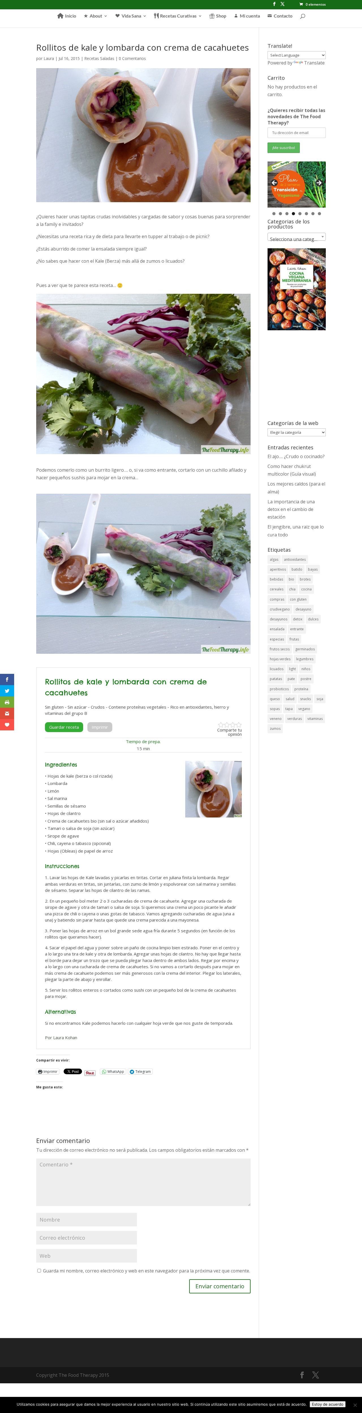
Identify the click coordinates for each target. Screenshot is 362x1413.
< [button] (274, 183)
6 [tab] (306, 213)
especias (277, 639)
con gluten (298, 599)
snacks (305, 698)
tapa (289, 708)
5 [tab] (299, 213)
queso (275, 698)
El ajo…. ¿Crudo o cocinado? (296, 456)
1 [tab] (273, 213)
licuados (276, 668)
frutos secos (280, 649)
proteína (301, 689)
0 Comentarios (132, 58)
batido (297, 569)
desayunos (278, 619)
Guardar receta (64, 727)
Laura (49, 58)
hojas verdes (280, 659)
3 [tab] (286, 213)
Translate (314, 63)
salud (290, 698)
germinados (305, 649)
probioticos (279, 689)
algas (274, 559)
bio (291, 579)
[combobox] (297, 237)
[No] (355, 1405)
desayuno (303, 609)
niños (305, 668)
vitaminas (315, 718)
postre (306, 678)
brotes (305, 579)
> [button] (318, 183)
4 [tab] (293, 213)
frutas (294, 639)
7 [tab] (312, 213)
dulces (313, 619)
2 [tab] (280, 213)
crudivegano (280, 609)
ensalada (277, 629)
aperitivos (278, 569)
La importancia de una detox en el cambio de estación (291, 509)
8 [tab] (319, 213)
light (292, 668)
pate (291, 678)
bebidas (276, 579)
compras (277, 599)
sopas (275, 708)
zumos (275, 728)
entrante (297, 629)
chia (292, 589)
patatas (276, 678)
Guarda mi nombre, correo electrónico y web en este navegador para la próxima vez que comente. (146, 1271)
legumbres (304, 659)
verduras (294, 718)
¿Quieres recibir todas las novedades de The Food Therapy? (296, 116)
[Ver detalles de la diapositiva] (297, 184)
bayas (313, 569)
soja (319, 698)
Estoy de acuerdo (327, 1404)
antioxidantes (295, 559)
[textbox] (297, 239)
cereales (276, 589)
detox (297, 619)
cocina (306, 589)
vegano (304, 708)
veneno (276, 718)
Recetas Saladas (99, 58)
